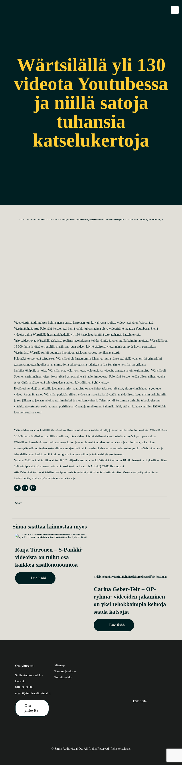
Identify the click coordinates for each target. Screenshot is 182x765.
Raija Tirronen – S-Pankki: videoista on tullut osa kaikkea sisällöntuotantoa (49, 557)
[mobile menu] (175, 10)
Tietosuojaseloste (65, 671)
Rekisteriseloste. (121, 748)
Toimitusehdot (63, 677)
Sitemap (59, 665)
